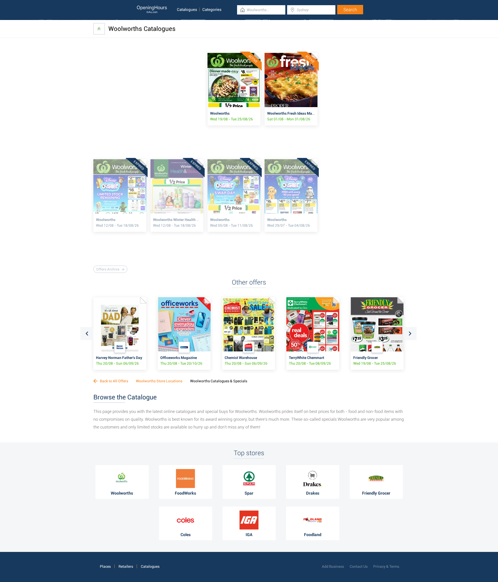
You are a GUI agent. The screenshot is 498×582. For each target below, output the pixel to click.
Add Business (333, 566)
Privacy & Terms (386, 566)
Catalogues (187, 9)
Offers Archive (107, 269)
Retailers (126, 566)
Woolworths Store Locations (159, 381)
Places (105, 566)
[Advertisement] (150, 89)
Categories (212, 9)
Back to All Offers (113, 381)
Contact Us (359, 566)
